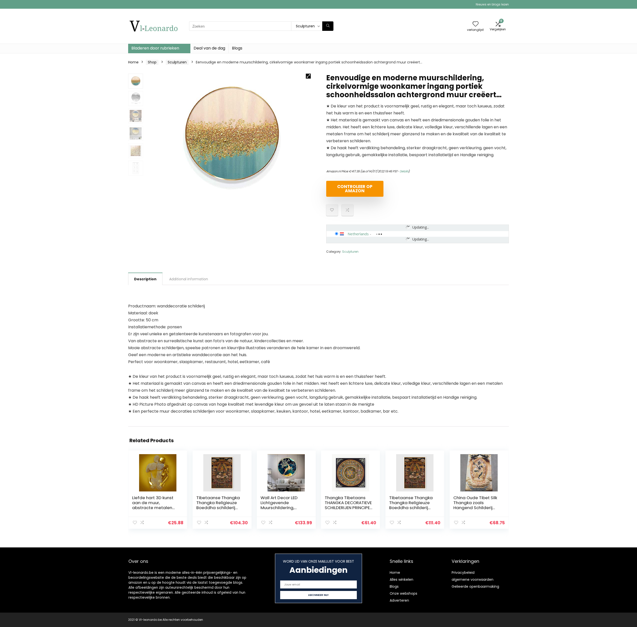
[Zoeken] (327, 26)
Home (133, 62)
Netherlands (358, 233)
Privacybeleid (463, 572)
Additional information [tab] (188, 279)
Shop (152, 62)
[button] (308, 76)
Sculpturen (177, 62)
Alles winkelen (401, 579)
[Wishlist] (475, 24)
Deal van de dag (209, 48)
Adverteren (399, 600)
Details (404, 171)
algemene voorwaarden (472, 579)
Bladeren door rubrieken (155, 48)
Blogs (237, 48)
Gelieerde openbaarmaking (475, 586)
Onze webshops (403, 593)
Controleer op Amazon (354, 189)
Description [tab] (145, 279)
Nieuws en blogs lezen (492, 4)
